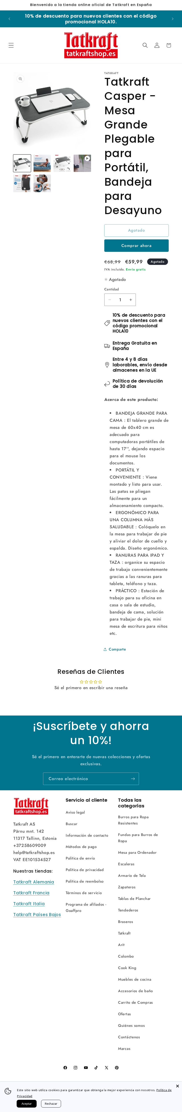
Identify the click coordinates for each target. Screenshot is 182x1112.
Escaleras (126, 864)
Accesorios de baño (135, 991)
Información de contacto (87, 835)
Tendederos (128, 910)
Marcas (124, 1048)
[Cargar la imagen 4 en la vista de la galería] (22, 183)
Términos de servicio (84, 892)
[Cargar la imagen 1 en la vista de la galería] (22, 163)
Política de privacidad (85, 869)
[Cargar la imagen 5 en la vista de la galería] (42, 183)
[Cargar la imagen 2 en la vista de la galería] (42, 163)
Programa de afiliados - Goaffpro (86, 907)
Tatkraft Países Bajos (37, 915)
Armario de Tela (132, 875)
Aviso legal (75, 812)
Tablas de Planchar (134, 898)
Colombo (126, 956)
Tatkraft (124, 933)
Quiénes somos (131, 1025)
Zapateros (126, 887)
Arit (121, 944)
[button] (11, 45)
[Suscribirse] (133, 779)
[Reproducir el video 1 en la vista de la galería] (82, 163)
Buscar (71, 823)
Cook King (127, 967)
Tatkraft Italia (29, 904)
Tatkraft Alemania (33, 882)
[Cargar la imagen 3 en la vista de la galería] (62, 163)
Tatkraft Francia (31, 893)
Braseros (125, 921)
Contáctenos (129, 1037)
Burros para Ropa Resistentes (133, 820)
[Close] (177, 1086)
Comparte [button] (117, 649)
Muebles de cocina (134, 979)
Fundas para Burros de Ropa (138, 838)
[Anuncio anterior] (9, 19)
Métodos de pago (81, 846)
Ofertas (124, 1014)
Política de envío (80, 858)
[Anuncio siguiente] (173, 19)
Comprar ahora (136, 245)
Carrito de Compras (135, 1002)
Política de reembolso (85, 881)
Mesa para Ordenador (137, 852)
